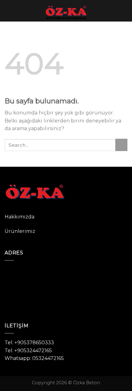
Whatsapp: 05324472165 (34, 358)
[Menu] (8, 10)
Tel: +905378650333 (29, 342)
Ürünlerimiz (20, 231)
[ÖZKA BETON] (66, 11)
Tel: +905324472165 (28, 350)
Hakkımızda (19, 217)
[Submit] (121, 145)
